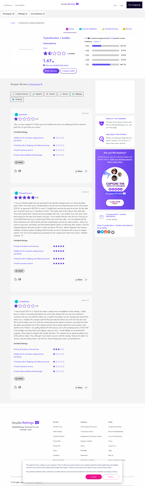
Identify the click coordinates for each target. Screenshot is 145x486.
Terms (110, 441)
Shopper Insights (86, 441)
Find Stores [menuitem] (7, 5)
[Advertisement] (115, 97)
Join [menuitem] (115, 5)
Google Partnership (114, 427)
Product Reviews (58, 436)
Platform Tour (57, 427)
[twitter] (102, 232)
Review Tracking (58, 460)
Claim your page (115, 203)
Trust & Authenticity (115, 436)
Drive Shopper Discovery (89, 427)
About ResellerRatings (115, 431)
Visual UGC (57, 446)
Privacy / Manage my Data (116, 460)
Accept (93, 477)
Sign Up (110, 455)
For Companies (134, 5)
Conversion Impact (87, 431)
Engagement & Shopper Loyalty (91, 436)
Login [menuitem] (121, 5)
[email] (109, 232)
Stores (12, 23)
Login (110, 450)
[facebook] (98, 232)
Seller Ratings (57, 431)
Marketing (84, 455)
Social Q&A (57, 441)
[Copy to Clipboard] (113, 232)
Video (55, 450)
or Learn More (116, 162)
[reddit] (105, 232)
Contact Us (112, 446)
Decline (110, 477)
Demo (83, 446)
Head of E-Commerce (88, 460)
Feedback (56, 455)
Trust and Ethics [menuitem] (19, 5)
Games (45, 48)
